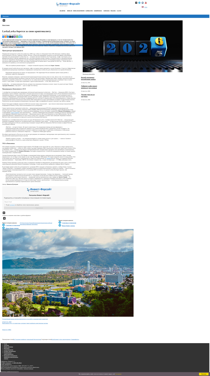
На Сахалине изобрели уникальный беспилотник (27, 339)
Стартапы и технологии (69, 223)
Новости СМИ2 (6, 329)
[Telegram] (22, 37)
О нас (5, 344)
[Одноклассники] (6, 37)
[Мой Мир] (8, 37)
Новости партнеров (78, 10)
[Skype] (19, 37)
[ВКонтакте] (3, 37)
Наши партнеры (8, 346)
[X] (10, 37)
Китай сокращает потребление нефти (88, 78)
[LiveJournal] (12, 37)
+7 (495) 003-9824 (17, 363)
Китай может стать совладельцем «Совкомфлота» (65, 339)
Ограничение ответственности (8, 353)
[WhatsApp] (17, 37)
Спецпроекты (98, 10)
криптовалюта (42, 223)
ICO (21, 223)
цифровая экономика (32, 224)
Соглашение (118, 374)
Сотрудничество (8, 349)
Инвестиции (6, 25)
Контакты (107, 10)
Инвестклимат (6, 16)
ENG (146, 7)
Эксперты (62, 10)
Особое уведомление (10, 351)
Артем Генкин (29, 223)
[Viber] (15, 37)
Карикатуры (89, 10)
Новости (69, 10)
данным (48, 158)
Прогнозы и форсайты (89, 74)
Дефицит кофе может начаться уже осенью (89, 87)
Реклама (113, 10)
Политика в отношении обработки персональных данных (11, 357)
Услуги (119, 10)
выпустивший (15, 112)
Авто (23, 223)
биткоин (35, 223)
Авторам (6, 345)
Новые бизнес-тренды (68, 225)
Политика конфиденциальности (10, 371)
